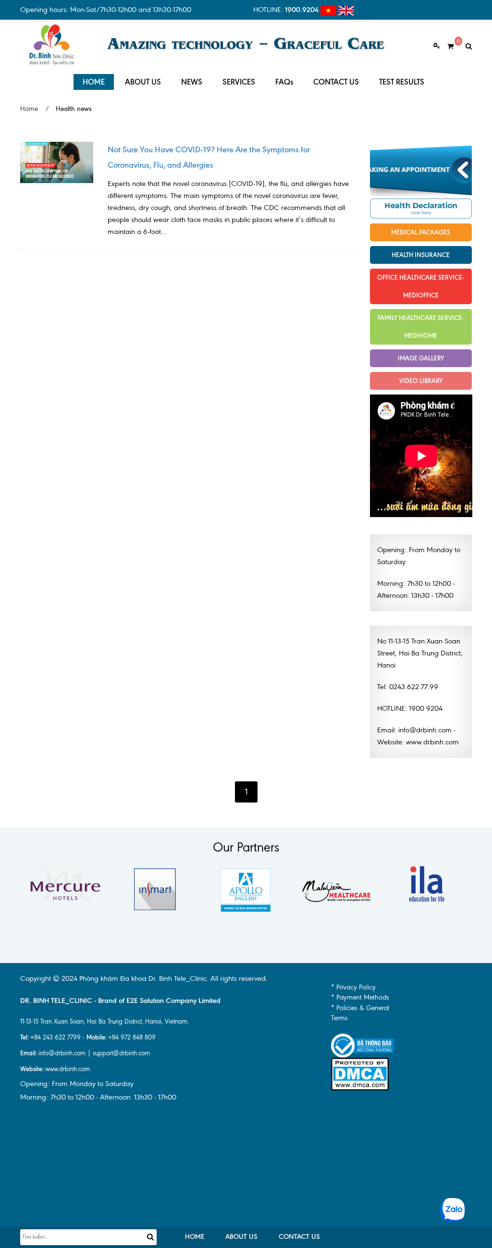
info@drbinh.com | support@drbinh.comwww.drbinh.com (85, 1061)
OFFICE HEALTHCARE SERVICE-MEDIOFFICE (420, 286)
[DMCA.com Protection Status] (360, 1073)
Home (29, 109)
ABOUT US (143, 81)
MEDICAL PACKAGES (420, 232)
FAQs (284, 81)
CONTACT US (336, 81)
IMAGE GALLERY (421, 358)
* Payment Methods (360, 997)
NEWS (191, 81)
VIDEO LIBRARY (421, 380)
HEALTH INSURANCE (421, 255)
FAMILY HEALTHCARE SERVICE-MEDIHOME (421, 326)
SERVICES (238, 81)
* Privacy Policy (353, 987)
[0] (447, 46)
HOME (94, 81)
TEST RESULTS (401, 81)
